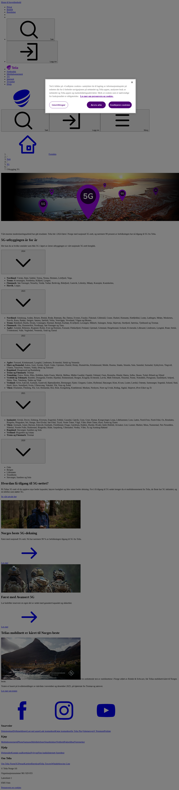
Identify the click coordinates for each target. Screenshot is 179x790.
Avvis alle (96, 105)
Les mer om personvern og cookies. (96, 96)
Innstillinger (58, 105)
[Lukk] (132, 82)
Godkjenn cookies (120, 105)
